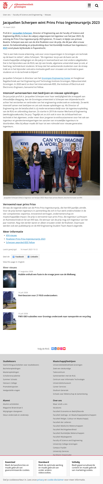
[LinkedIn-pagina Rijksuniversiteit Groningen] (55, 348)
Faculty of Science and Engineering (27, 15)
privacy (40, 479)
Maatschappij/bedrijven (64, 361)
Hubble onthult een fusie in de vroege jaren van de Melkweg (46, 274)
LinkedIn (34, 256)
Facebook (19, 256)
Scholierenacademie (11, 376)
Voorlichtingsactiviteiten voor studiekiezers (21, 365)
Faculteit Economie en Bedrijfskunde (68, 411)
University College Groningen (65, 444)
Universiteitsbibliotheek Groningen (67, 365)
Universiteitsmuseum (62, 383)
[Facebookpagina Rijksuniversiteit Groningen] (52, 348)
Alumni (6, 400)
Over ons (7, 15)
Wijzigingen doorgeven (12, 411)
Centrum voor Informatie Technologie (69, 379)
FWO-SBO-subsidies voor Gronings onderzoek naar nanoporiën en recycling (54, 316)
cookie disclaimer (55, 479)
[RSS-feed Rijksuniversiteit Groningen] (58, 348)
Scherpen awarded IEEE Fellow (20, 242)
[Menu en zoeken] (89, 5)
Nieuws (48, 15)
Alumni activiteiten (11, 404)
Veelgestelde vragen (11, 390)
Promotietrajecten (10, 386)
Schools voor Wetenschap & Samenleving (70, 394)
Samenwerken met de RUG (64, 376)
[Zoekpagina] (96, 5)
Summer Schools (10, 379)
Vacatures (57, 407)
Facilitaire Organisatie (62, 455)
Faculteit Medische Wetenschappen (68, 426)
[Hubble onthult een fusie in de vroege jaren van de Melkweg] (9, 279)
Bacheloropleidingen (11, 368)
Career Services (59, 386)
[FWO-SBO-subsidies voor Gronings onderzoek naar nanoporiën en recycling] (9, 321)
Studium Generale (60, 390)
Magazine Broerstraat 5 (13, 407)
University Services (61, 451)
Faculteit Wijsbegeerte (62, 437)
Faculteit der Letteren (62, 422)
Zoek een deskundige (62, 368)
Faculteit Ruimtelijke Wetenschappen (68, 433)
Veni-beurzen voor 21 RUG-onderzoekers (37, 295)
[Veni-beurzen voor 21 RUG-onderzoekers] (9, 300)
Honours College (10, 383)
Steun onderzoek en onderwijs (16, 415)
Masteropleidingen (11, 372)
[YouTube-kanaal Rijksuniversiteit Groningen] (64, 348)
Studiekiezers (9, 361)
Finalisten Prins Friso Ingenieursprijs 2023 (25, 239)
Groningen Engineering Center (56, 78)
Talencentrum (59, 372)
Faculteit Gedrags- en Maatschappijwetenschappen (74, 415)
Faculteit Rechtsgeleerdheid (64, 429)
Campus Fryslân (59, 447)
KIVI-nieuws (11, 235)
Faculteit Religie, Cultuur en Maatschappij (70, 418)
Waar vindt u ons (60, 404)
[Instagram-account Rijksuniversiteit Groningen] (61, 348)
